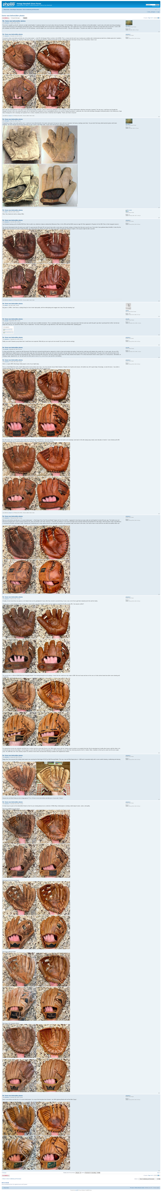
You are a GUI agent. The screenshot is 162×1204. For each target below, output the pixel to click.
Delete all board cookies (139, 1187)
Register (153, 11)
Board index (6, 9)
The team (132, 1187)
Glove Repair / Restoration (16, 9)
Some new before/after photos (13, 16)
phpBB (76, 1190)
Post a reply (4, 17)
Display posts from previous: (69, 1172)
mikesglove (7, 22)
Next (158, 1172)
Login (158, 11)
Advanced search (155, 5)
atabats (6, 211)
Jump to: (136, 1178)
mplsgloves (10, 115)
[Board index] (9, 4)
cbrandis (6, 320)
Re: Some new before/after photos (14, 21)
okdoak (6, 305)
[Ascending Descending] (95, 1172)
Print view (156, 9)
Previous (4, 1172)
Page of (150, 17)
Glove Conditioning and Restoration (31, 9)
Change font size (158, 9)
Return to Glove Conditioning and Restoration (12, 1178)
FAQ (149, 11)
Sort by (83, 1172)
